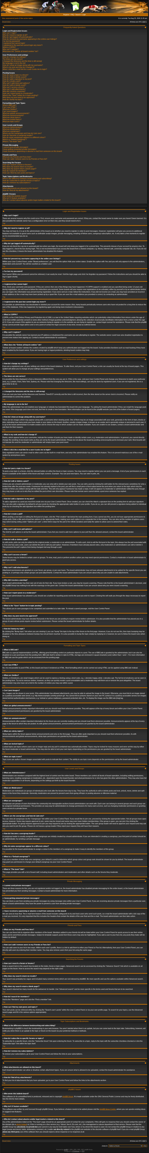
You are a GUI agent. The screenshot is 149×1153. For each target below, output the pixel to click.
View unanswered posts (10, 18)
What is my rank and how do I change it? (18, 67)
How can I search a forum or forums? (17, 165)
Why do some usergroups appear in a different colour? (24, 137)
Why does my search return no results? (18, 167)
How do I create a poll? (12, 81)
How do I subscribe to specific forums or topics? (21, 181)
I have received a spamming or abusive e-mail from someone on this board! (32, 151)
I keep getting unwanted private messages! (19, 149)
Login (84, 14)
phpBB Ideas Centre (108, 1109)
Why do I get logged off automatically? (18, 37)
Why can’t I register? (11, 49)
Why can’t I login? (10, 33)
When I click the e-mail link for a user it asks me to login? (25, 69)
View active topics (26, 18)
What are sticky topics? (12, 117)
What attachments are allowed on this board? (20, 188)
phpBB (66, 1149)
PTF (83, 1151)
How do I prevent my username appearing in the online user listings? (30, 39)
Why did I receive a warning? (14, 91)
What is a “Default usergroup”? (15, 139)
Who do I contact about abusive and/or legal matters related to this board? (32, 200)
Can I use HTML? (9, 107)
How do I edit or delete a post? (15, 77)
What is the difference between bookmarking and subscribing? (27, 179)
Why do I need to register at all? (15, 35)
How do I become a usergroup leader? (18, 135)
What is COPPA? (9, 47)
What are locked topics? (12, 119)
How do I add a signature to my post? (17, 79)
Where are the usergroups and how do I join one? (22, 133)
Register (66, 14)
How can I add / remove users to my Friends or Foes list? (25, 159)
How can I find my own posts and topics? (19, 173)
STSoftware (75, 1151)
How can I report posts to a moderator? (18, 93)
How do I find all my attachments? (16, 190)
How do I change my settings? (14, 57)
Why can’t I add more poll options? (16, 83)
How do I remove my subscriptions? (17, 183)
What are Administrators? (12, 127)
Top (4, 223)
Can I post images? (10, 111)
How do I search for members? (15, 171)
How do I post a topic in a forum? (15, 75)
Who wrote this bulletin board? (15, 196)
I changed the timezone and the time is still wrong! (22, 61)
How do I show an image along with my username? (23, 65)
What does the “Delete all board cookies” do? (20, 51)
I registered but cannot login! (14, 43)
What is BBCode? (10, 105)
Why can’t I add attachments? (14, 89)
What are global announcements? (16, 113)
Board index (6, 22)
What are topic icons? (11, 121)
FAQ (72, 14)
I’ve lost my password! (11, 41)
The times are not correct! (13, 59)
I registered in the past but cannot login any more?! (22, 45)
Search (77, 14)
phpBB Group (67, 1097)
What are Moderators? (11, 129)
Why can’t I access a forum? (14, 87)
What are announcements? (13, 115)
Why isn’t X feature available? (14, 198)
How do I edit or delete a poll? (14, 85)
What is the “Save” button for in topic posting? (20, 95)
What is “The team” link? (12, 141)
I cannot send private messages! (15, 147)
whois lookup (21, 1124)
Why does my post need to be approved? (19, 97)
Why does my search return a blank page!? (19, 169)
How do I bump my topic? (13, 99)
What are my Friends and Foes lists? (17, 157)
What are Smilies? (10, 109)
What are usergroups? (11, 131)
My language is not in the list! (14, 63)
